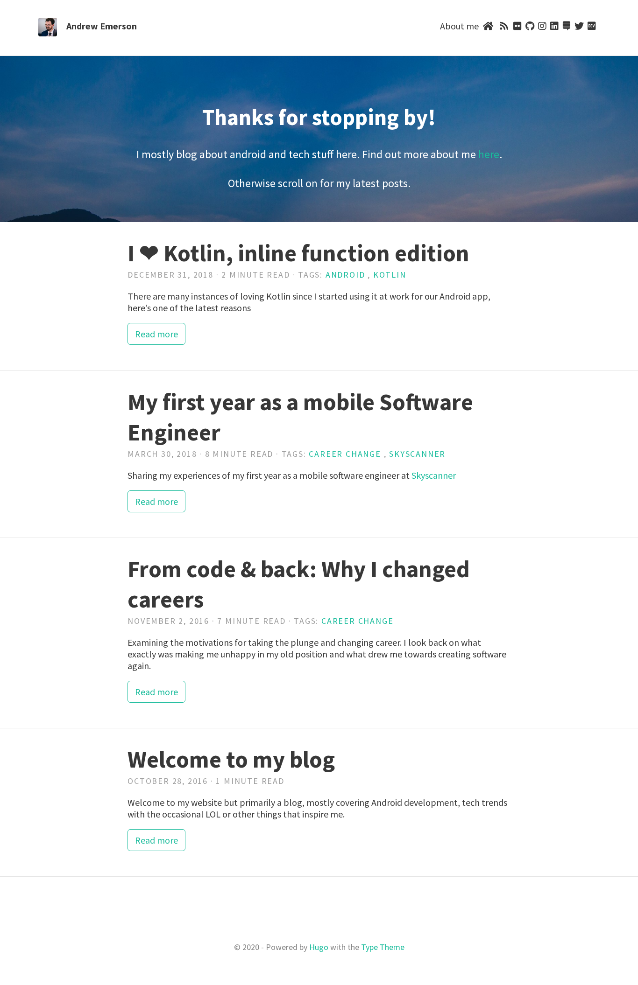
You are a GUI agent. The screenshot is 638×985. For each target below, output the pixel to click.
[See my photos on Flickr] (517, 26)
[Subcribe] (504, 26)
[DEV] (592, 26)
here (488, 154)
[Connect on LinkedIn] (554, 26)
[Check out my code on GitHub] (529, 26)
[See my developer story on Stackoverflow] (566, 26)
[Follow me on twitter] (579, 26)
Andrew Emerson (101, 26)
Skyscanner (417, 453)
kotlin (389, 274)
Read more (156, 334)
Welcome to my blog (231, 759)
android (345, 274)
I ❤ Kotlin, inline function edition (298, 253)
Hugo (318, 947)
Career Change (345, 453)
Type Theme (382, 947)
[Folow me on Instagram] (542, 26)
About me (459, 26)
